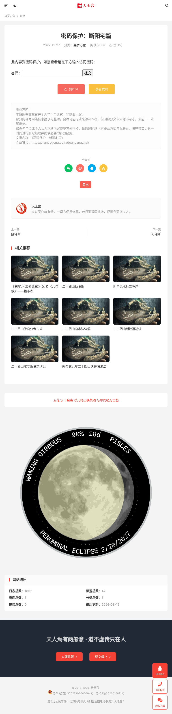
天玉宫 (86, 5)
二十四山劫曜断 (73, 286)
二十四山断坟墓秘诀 (127, 329)
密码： (17, 73)
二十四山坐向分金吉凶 (27, 329)
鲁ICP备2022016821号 (110, 693)
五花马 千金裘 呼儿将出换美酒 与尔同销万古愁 (86, 400)
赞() (115, 45)
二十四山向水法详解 (76, 329)
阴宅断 (16, 234)
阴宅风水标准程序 (125, 286)
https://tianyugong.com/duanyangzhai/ (60, 142)
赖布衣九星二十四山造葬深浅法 (84, 366)
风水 (85, 185)
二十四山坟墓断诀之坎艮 (28, 366)
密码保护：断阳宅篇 (86, 36)
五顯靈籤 (69, 657)
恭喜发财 (101, 89)
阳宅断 (156, 234)
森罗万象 (9, 16)
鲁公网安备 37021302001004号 (72, 693)
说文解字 (103, 657)
